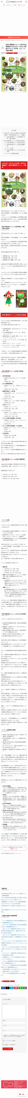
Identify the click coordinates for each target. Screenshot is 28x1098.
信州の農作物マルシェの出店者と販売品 (14, 140)
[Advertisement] (14, 21)
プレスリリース (10, 53)
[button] (8, 299)
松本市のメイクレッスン (15, 853)
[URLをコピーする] (25, 988)
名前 (4, 1020)
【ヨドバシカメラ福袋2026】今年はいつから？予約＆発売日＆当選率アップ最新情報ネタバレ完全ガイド (14, 937)
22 (11, 775)
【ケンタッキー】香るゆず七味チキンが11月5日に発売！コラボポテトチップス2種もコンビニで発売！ (13, 949)
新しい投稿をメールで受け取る (9, 1044)
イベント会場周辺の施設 (13, 153)
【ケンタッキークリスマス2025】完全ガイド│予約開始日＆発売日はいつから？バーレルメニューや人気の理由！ (14, 943)
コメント (5, 1003)
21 (10, 775)
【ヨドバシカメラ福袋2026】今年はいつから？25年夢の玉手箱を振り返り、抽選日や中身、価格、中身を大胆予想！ (13, 930)
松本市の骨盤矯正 (5, 853)
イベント (15, 53)
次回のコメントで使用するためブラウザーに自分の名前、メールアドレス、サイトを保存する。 (14, 1036)
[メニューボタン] (2, 2)
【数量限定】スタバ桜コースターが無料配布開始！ (14, 901)
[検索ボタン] (26, 2)
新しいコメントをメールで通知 (9, 1040)
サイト (4, 1030)
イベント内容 (10, 148)
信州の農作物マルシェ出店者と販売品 (16, 142)
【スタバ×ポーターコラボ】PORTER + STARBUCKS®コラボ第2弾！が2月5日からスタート (13, 905)
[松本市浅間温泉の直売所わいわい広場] (14, 2)
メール (4, 1025)
